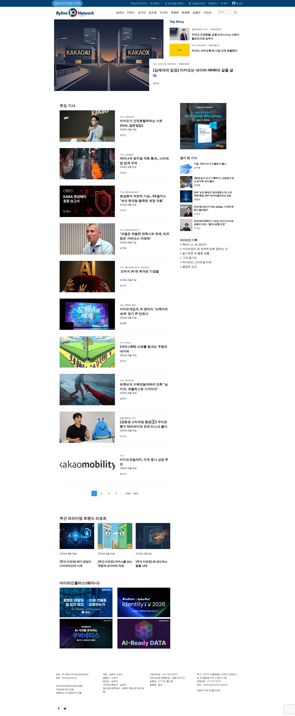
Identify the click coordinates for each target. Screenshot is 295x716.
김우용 (153, 12)
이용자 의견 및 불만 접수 (209, 690)
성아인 (142, 12)
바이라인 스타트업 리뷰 (197, 262)
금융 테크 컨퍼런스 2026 (67, 3)
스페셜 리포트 (198, 3)
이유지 (131, 12)
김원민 (197, 12)
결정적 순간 (189, 266)
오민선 (208, 12)
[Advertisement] (207, 304)
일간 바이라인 (140, 3)
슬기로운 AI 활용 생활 (195, 253)
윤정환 (186, 12)
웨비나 (214, 3)
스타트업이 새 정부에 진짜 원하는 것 (205, 248)
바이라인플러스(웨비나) (80, 583)
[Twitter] (65, 708)
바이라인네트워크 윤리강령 (69, 685)
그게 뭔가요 (189, 257)
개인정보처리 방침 (65, 689)
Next (135, 493)
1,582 (128, 493)
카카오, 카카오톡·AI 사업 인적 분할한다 (214, 50)
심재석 (120, 12)
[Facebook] (58, 708)
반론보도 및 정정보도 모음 (68, 692)
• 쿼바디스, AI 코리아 (193, 244)
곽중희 (175, 12)
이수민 (164, 12)
